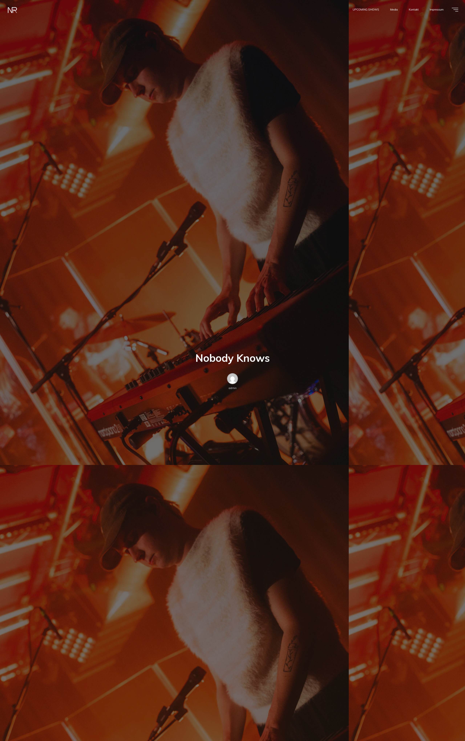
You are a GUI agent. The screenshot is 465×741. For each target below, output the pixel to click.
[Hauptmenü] (455, 9)
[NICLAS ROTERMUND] (12, 9)
